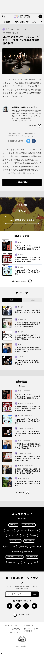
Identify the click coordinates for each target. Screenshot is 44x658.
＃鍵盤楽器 (27, 551)
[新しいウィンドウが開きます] (9, 606)
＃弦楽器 (16, 551)
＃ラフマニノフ (12, 535)
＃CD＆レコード (13, 562)
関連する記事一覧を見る (19, 281)
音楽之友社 (16, 629)
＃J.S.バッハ (14, 525)
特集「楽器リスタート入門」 (26, 22)
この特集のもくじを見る (24, 220)
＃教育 (34, 562)
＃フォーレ (35, 530)
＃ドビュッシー (22, 530)
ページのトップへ (24, 615)
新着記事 (7, 22)
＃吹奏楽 (33, 535)
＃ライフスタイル (32, 557)
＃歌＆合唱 (23, 546)
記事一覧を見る (19, 492)
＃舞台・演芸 (35, 546)
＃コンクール (9, 530)
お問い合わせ (29, 625)
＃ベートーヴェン (10, 546)
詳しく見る (32, 125)
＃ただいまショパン (28, 525)
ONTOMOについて (12, 625)
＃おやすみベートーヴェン (14, 557)
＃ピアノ (24, 535)
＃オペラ (25, 562)
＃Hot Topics (15, 541)
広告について (15, 632)
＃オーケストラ (29, 541)
